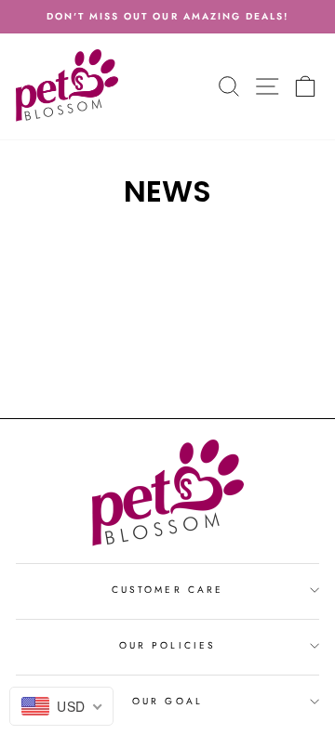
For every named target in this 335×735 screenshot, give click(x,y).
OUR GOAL (167, 701)
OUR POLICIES (167, 645)
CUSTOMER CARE (167, 590)
